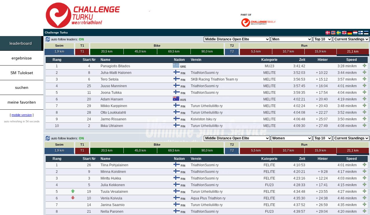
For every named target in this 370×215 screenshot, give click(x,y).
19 (89, 192)
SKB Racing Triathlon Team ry (214, 79)
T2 (232, 51)
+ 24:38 (322, 198)
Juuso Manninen (114, 86)
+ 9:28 (323, 172)
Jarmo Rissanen (113, 119)
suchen (21, 87)
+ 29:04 (322, 212)
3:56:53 (299, 79)
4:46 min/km (347, 198)
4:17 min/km (347, 172)
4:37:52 (299, 205)
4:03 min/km (347, 178)
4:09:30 (299, 126)
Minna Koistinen (113, 172)
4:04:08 (299, 113)
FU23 (269, 185)
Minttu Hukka (111, 178)
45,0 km (140, 51)
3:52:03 (299, 73)
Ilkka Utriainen (112, 126)
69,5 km (174, 51)
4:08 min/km (347, 126)
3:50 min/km (347, 119)
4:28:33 (299, 185)
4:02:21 (299, 99)
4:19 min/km (347, 99)
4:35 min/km (347, 205)
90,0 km (207, 51)
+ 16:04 (322, 86)
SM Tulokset (21, 72)
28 (89, 113)
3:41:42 (299, 66)
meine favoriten (22, 102)
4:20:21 (299, 172)
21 (89, 212)
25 (89, 86)
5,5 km (256, 51)
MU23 (269, 66)
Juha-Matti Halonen (116, 73)
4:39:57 (299, 212)
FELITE (269, 165)
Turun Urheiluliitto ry (207, 106)
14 (89, 205)
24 (89, 119)
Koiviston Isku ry (203, 119)
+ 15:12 (322, 79)
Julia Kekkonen (113, 185)
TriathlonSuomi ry (205, 73)
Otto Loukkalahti (113, 113)
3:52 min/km (347, 113)
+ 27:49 (322, 126)
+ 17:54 (322, 93)
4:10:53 (299, 165)
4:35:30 (299, 198)
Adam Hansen (112, 99)
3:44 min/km (347, 73)
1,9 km (59, 51)
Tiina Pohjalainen (114, 165)
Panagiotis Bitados (115, 66)
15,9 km (320, 51)
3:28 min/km (347, 66)
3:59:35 (299, 93)
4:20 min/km (347, 212)
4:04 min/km (347, 93)
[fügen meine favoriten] (364, 65)
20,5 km (106, 51)
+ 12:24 (322, 178)
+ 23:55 (322, 192)
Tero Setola (110, 79)
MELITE (269, 73)
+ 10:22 (322, 73)
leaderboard (21, 43)
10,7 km (288, 51)
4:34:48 (299, 192)
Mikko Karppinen (114, 106)
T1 (82, 51)
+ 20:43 (322, 106)
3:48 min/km (347, 106)
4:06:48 (299, 119)
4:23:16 (299, 178)
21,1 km (352, 51)
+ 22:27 (322, 113)
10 (57, 126)
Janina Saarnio (113, 205)
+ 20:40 (322, 99)
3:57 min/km (347, 79)
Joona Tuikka (111, 93)
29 (89, 106)
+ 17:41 (322, 185)
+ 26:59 (322, 205)
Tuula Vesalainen (114, 192)
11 (89, 93)
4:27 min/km (347, 192)
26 (89, 165)
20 (89, 99)
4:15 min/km (347, 185)
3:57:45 (299, 86)
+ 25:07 (322, 119)
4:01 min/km (347, 86)
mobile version (22, 115)
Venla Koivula (111, 198)
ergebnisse (22, 58)
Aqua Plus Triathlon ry (208, 198)
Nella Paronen (112, 212)
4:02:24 (299, 106)
